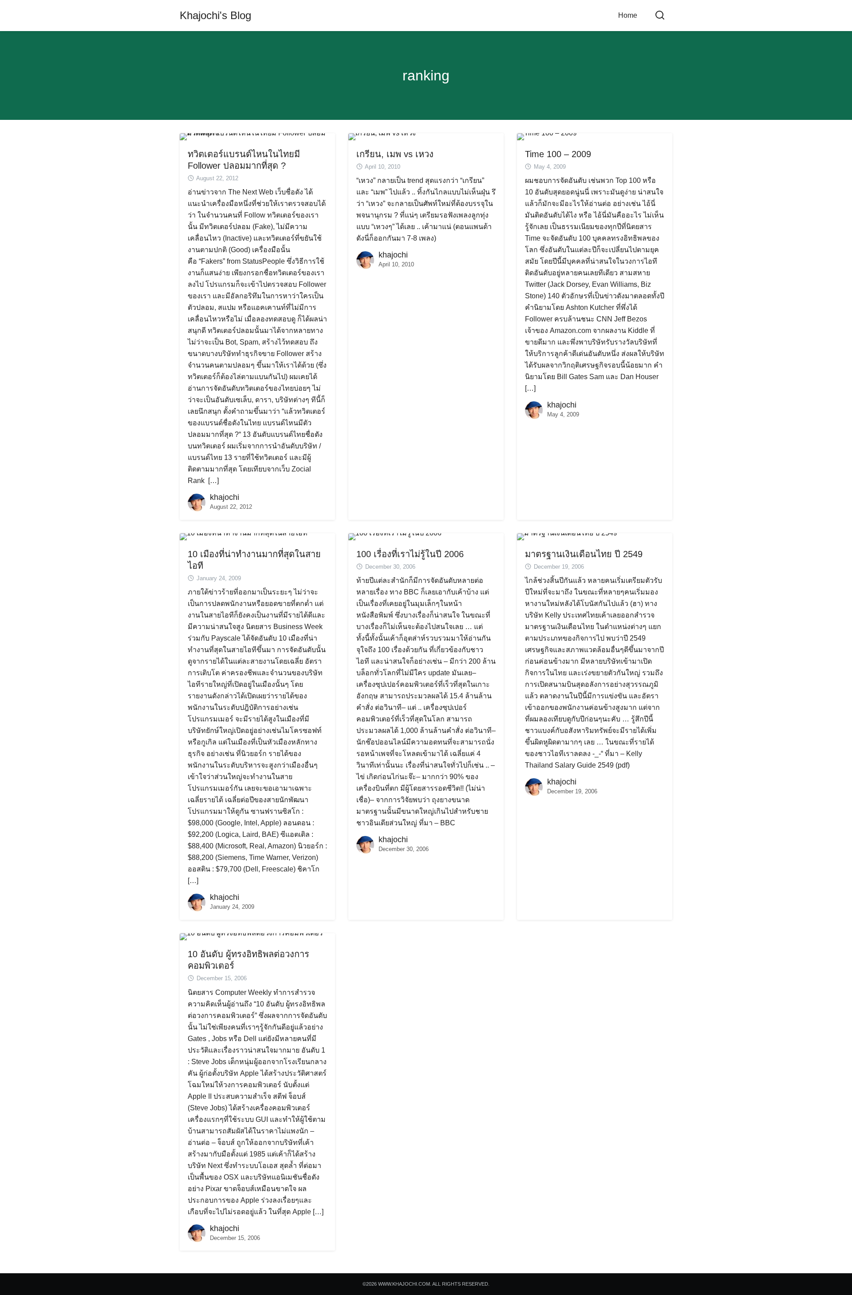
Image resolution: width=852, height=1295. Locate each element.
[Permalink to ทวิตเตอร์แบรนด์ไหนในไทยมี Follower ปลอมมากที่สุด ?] (257, 136)
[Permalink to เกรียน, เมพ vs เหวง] (382, 136)
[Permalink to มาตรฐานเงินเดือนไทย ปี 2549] (567, 536)
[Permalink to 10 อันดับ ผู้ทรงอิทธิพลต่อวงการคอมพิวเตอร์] (251, 936)
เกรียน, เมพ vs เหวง (395, 154)
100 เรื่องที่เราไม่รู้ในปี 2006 (410, 554)
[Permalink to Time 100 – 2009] (547, 136)
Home (627, 15)
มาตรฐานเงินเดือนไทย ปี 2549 (584, 554)
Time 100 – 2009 (558, 154)
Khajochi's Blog (215, 15)
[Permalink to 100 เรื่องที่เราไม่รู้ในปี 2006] (395, 536)
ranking (426, 75)
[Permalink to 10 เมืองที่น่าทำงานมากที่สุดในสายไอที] (244, 536)
